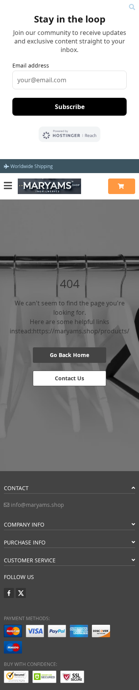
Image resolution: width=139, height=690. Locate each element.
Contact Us (69, 378)
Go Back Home (69, 355)
